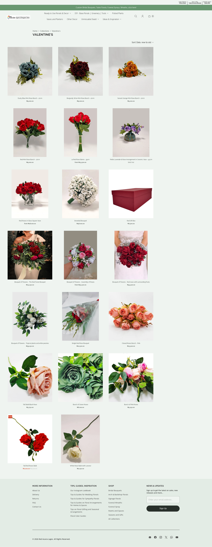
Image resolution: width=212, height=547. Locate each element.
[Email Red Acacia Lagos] (150, 537)
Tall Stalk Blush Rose (30, 404)
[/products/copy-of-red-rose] (80, 316)
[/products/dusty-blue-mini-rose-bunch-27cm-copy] (29, 71)
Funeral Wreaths (115, 502)
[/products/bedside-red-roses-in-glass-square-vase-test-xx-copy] (30, 193)
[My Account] (142, 16)
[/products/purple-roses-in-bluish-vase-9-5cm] (131, 132)
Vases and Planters (55, 19)
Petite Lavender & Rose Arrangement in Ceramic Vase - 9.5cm (131, 159)
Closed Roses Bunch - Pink (131, 343)
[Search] (135, 16)
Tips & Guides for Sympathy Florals (84, 498)
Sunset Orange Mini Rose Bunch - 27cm (131, 98)
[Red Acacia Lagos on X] (166, 537)
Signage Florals (114, 498)
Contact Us (36, 507)
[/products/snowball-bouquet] (80, 193)
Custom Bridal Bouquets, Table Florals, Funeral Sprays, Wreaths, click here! (106, 7)
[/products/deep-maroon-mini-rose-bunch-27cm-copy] (80, 71)
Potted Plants (118, 13)
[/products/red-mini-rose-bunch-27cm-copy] (131, 71)
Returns (35, 498)
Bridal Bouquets (115, 490)
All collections (114, 519)
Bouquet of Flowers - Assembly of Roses (80, 282)
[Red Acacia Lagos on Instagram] (160, 537)
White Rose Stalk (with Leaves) (80, 466)
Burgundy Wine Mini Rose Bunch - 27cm (80, 98)
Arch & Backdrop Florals (118, 494)
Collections (44, 31)
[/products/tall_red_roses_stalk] (29, 438)
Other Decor (72, 19)
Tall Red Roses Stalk (30, 466)
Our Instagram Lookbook (80, 490)
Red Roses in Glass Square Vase (30, 221)
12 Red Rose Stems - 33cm (80, 159)
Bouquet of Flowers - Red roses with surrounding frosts (131, 282)
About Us (36, 490)
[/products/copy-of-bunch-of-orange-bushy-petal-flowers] (80, 377)
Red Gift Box (131, 221)
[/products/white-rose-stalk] (80, 438)
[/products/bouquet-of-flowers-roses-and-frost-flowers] (29, 316)
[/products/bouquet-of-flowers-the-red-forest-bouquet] (29, 255)
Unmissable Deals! (89, 19)
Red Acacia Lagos (46, 539)
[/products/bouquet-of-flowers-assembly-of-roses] (80, 255)
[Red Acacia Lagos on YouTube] (177, 537)
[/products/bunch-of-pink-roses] (131, 377)
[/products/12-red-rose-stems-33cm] (80, 132)
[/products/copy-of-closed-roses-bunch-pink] (131, 316)
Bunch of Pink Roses (131, 404)
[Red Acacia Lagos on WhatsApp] (171, 537)
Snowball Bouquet (80, 221)
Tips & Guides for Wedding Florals (84, 494)
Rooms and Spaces (116, 511)
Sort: (141, 42)
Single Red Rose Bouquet (80, 343)
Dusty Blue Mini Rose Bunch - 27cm (30, 98)
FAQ (34, 502)
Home (35, 31)
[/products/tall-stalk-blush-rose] (29, 377)
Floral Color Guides (78, 516)
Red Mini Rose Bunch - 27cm (30, 159)
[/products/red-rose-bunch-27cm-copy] (29, 132)
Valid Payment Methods (195, 3)
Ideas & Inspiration (111, 19)
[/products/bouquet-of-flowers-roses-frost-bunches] (131, 255)
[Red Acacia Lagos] (18, 17)
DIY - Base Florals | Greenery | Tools (90, 13)
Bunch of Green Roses (80, 404)
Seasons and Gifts (115, 515)
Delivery (35, 494)
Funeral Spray (114, 507)
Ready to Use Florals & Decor (56, 13)
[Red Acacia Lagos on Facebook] (155, 537)
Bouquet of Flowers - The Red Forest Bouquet (30, 282)
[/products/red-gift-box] (131, 193)
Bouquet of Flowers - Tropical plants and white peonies (30, 343)
